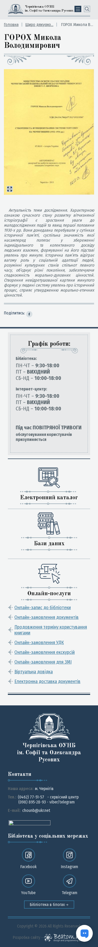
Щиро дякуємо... (39, 24)
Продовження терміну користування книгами (50, 630)
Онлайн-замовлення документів (46, 617)
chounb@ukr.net (36, 810)
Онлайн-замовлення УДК (39, 642)
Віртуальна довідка (33, 672)
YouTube (28, 892)
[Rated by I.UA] (29, 822)
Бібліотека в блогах (48, 904)
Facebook (28, 866)
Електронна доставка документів (47, 681)
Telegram (69, 892)
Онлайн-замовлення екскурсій (44, 652)
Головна (11, 24)
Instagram (69, 866)
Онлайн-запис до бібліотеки (42, 607)
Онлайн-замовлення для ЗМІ (43, 662)
